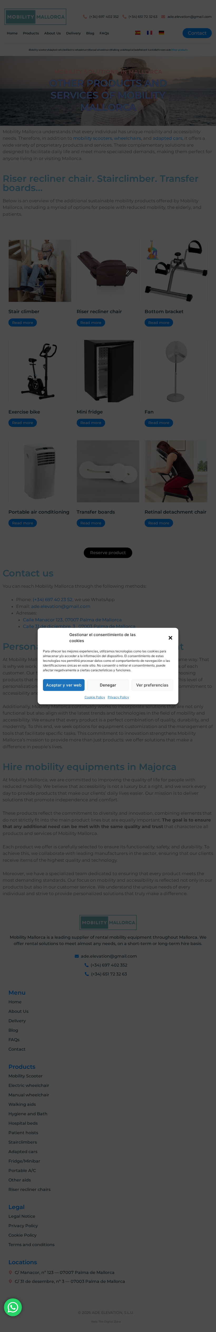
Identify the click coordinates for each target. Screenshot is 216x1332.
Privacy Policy (118, 697)
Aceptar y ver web (63, 684)
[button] (170, 637)
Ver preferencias (152, 684)
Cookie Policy (95, 697)
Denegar (108, 684)
